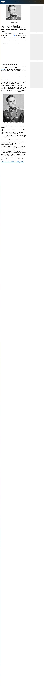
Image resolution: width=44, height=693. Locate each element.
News (16, 1)
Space (16, 22)
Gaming (23, 1)
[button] (25, 35)
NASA (2, 139)
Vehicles (35, 1)
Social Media (40, 1)
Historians (3, 69)
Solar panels (3, 76)
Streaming (31, 1)
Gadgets (19, 1)
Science (27, 1)
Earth (9, 74)
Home (11, 22)
